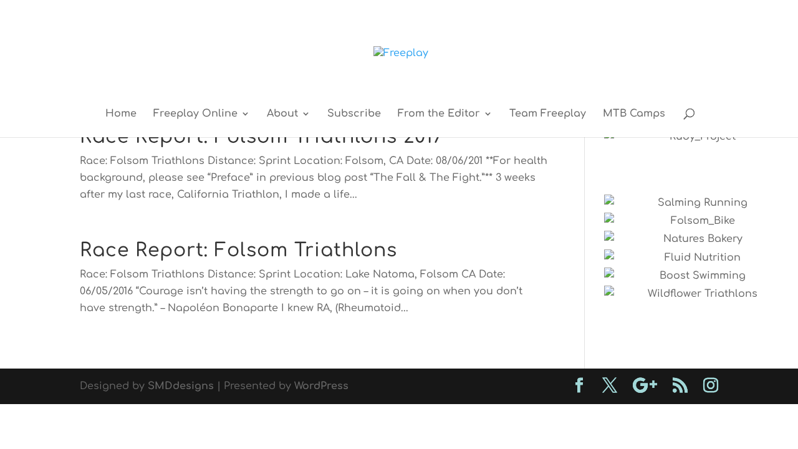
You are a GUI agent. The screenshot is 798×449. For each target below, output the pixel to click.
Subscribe (354, 114)
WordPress (321, 386)
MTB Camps (634, 114)
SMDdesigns (181, 386)
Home (121, 114)
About (282, 114)
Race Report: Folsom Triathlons (238, 250)
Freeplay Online (195, 114)
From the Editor (439, 114)
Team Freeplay (547, 114)
